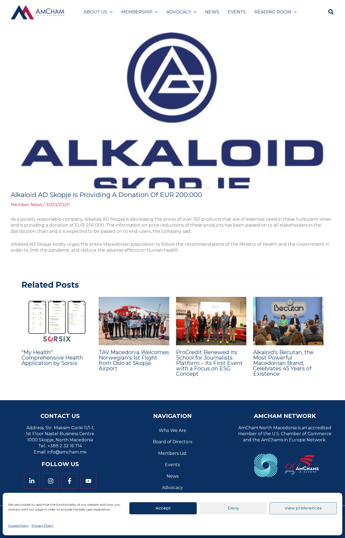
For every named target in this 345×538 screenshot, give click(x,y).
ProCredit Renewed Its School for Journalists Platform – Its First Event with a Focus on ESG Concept (209, 363)
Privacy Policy (43, 525)
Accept (163, 508)
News (172, 476)
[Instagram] (50, 481)
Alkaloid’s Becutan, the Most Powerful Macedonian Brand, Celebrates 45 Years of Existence (283, 363)
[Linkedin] (32, 481)
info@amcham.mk (67, 452)
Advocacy (172, 487)
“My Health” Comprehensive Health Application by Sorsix (52, 357)
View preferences (303, 508)
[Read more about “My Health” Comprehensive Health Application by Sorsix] (57, 320)
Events (172, 464)
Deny (233, 508)
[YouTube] (88, 481)
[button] (110, 12)
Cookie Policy (18, 525)
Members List (172, 453)
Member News (26, 204)
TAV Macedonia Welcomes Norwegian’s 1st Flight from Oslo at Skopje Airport (134, 360)
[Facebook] (69, 481)
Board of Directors (172, 441)
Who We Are (172, 430)
